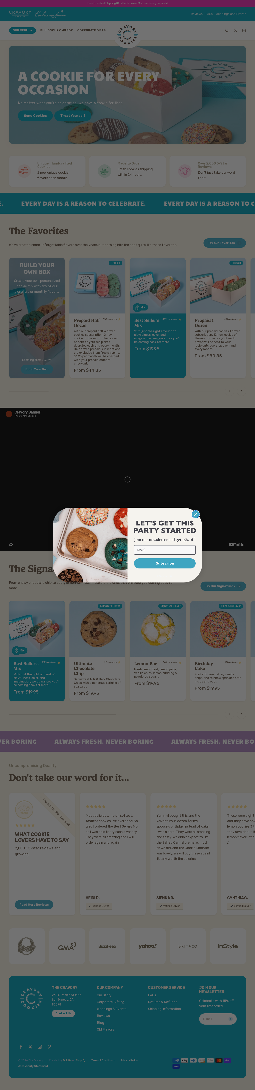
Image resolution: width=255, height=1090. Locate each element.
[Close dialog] (195, 514)
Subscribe (165, 563)
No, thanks (164, 576)
